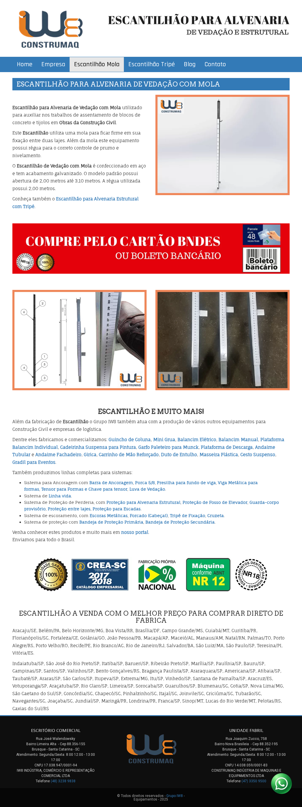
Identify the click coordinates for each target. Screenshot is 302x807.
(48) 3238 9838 (63, 781)
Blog (190, 64)
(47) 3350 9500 (254, 781)
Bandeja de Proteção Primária (111, 521)
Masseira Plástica (218, 454)
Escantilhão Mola (96, 64)
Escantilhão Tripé (151, 64)
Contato (215, 64)
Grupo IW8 (174, 796)
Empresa (53, 64)
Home (24, 64)
